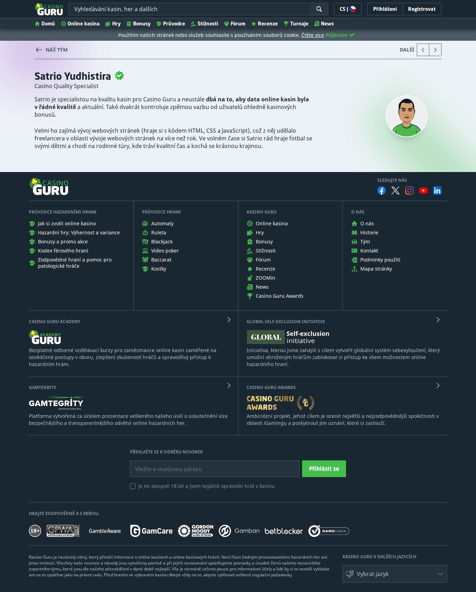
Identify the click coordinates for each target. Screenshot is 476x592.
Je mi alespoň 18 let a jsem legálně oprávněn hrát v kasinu (206, 486)
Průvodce (174, 23)
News (327, 23)
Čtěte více (312, 35)
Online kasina (84, 23)
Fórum (238, 23)
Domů (48, 23)
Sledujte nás (392, 180)
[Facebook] (381, 190)
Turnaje (299, 23)
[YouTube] (423, 190)
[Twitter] (395, 190)
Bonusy (142, 23)
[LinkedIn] (437, 190)
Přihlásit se (324, 469)
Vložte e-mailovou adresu (162, 463)
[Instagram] (409, 190)
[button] (395, 574)
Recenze (268, 23)
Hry (116, 23)
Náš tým (57, 49)
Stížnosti (208, 23)
